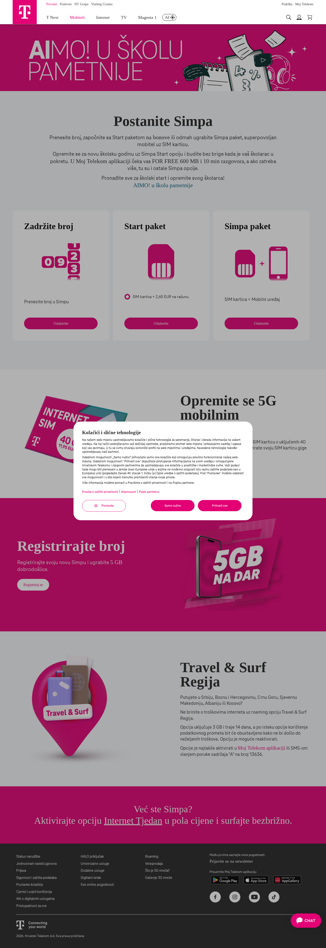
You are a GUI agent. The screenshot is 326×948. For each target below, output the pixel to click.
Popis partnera (149, 492)
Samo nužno (172, 505)
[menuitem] (169, 17)
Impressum (128, 492)
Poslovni (66, 4)
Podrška (287, 4)
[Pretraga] (289, 17)
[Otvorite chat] (306, 920)
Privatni (51, 4)
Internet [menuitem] (103, 17)
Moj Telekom (304, 4)
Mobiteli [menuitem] (77, 17)
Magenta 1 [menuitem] (147, 17)
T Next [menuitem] (52, 17)
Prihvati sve (220, 505)
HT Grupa (81, 4)
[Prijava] (299, 17)
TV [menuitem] (124, 17)
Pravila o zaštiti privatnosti (100, 492)
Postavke (107, 505)
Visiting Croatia (101, 4)
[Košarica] (310, 17)
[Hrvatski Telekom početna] (25, 12)
